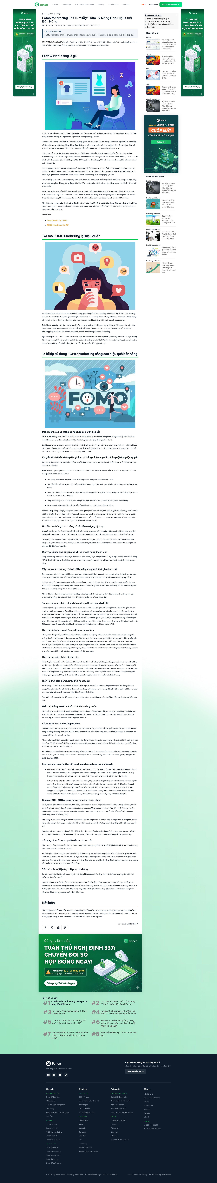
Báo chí (147, 1109)
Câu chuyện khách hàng (84, 5)
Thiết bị (114, 1136)
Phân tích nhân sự (52, 1140)
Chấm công (50, 1101)
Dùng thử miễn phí (169, 5)
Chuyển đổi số (113, 5)
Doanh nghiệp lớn (85, 1147)
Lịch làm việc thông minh (55, 1105)
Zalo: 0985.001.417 (153, 1129)
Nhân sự (101, 5)
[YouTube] (60, 1075)
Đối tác (146, 1102)
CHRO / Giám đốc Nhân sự (89, 1101)
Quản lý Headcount (53, 1152)
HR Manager (83, 1105)
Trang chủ (49, 14)
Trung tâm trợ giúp (118, 1120)
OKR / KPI (49, 1116)
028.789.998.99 (152, 1125)
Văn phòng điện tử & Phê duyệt (57, 1112)
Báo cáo (114, 1132)
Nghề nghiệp (148, 1106)
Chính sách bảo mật (93, 1175)
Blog (58, 14)
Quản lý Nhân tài (52, 1148)
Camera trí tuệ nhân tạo (120, 1140)
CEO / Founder (84, 1097)
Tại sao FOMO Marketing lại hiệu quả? (160, 21)
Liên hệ (146, 1117)
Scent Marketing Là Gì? (57, 220)
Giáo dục (82, 1136)
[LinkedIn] (48, 1075)
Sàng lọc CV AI (51, 1136)
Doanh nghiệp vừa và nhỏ (88, 1151)
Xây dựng (82, 1132)
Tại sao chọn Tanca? (152, 1098)
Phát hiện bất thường (54, 1132)
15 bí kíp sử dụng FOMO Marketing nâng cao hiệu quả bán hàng (160, 24)
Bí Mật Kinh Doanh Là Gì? (58, 225)
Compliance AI (51, 1128)
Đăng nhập (153, 5)
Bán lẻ (81, 1124)
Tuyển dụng (66, 5)
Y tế (80, 1140)
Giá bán (147, 1113)
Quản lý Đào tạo (52, 1159)
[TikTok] (66, 1075)
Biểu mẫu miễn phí (118, 1109)
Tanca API (115, 1128)
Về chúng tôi (148, 1094)
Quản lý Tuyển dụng (53, 1163)
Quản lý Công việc (53, 1155)
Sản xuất (82, 1128)
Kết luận (151, 27)
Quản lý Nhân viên (53, 1097)
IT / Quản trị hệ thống (87, 1112)
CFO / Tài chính (85, 1109)
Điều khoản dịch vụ (110, 1175)
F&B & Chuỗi (83, 1120)
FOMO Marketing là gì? (158, 19)
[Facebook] (54, 1075)
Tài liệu (114, 1124)
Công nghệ (83, 1144)
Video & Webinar (117, 1105)
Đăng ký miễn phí (134, 1071)
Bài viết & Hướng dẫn (119, 1097)
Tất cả (55, 5)
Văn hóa (126, 5)
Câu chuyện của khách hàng (122, 1112)
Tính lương (50, 1109)
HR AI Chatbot (51, 1124)
